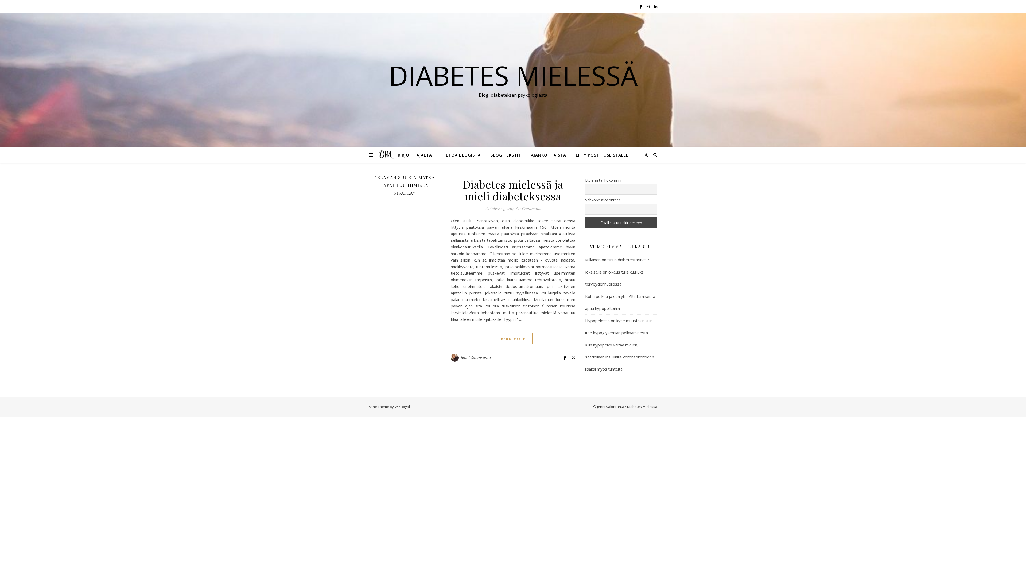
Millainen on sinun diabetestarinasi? (617, 259)
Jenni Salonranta (476, 357)
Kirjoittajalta (415, 155)
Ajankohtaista (548, 155)
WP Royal (402, 406)
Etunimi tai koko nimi (603, 180)
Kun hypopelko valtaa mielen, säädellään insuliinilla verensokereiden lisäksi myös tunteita (619, 357)
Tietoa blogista (461, 155)
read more (513, 338)
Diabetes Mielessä (513, 75)
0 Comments (529, 208)
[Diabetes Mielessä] (386, 155)
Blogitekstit (505, 155)
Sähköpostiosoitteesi (603, 199)
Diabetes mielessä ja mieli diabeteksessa (513, 190)
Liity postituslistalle (602, 155)
